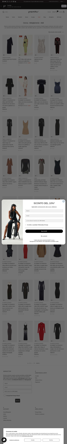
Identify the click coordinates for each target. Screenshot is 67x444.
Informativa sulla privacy (27, 436)
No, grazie (44, 236)
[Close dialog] (64, 201)
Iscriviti (44, 231)
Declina (51, 440)
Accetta (32, 440)
